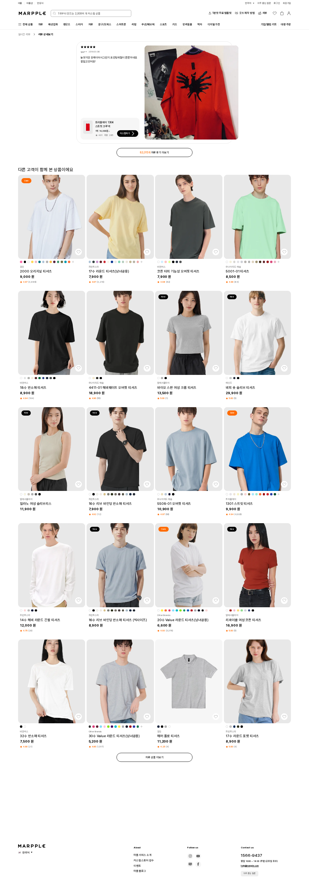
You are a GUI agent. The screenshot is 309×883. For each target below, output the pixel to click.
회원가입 (287, 3)
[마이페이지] (289, 13)
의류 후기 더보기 (154, 152)
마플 (20, 3)
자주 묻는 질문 (250, 873)
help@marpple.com (250, 865)
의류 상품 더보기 (154, 757)
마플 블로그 (140, 870)
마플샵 (30, 3)
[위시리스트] (274, 13)
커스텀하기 (125, 133)
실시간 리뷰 (24, 34)
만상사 (40, 3)
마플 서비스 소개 (142, 854)
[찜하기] (78, 252)
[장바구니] (282, 13)
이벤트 (137, 865)
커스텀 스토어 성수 (144, 860)
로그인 (277, 3)
